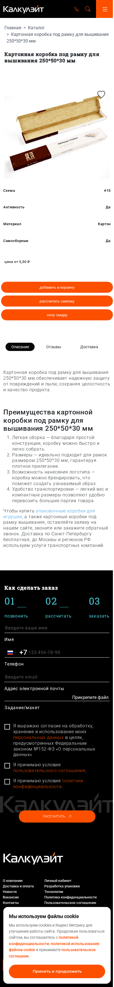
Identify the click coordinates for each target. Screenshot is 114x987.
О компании (12, 881)
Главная (12, 27)
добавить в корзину (57, 287)
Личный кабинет (57, 881)
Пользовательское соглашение (70, 903)
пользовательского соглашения (49, 770)
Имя (9, 639)
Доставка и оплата (18, 886)
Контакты (11, 903)
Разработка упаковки (62, 886)
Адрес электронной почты (34, 688)
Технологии (53, 892)
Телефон (14, 664)
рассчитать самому (57, 301)
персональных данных (38, 737)
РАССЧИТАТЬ (54, 816)
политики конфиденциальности (48, 783)
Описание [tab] (20, 347)
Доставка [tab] (89, 347)
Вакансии (11, 897)
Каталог (36, 27)
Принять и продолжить (57, 971)
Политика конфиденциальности (70, 897)
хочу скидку (57, 315)
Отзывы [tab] (53, 347)
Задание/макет (22, 707)
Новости (10, 892)
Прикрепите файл (90, 697)
